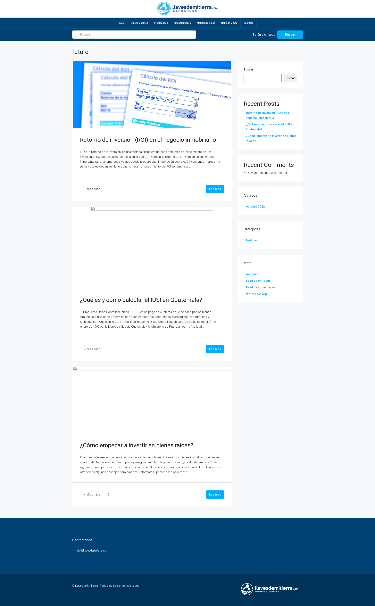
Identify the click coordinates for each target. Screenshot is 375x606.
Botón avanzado (263, 34)
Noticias (252, 240)
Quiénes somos (139, 23)
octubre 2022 (255, 206)
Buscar (290, 34)
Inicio (122, 23)
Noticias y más (229, 23)
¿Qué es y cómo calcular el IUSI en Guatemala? (141, 299)
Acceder (252, 274)
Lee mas (215, 189)
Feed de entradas (258, 281)
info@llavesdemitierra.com (92, 550)
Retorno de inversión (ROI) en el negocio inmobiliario (148, 139)
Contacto (249, 23)
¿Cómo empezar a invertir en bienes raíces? (136, 445)
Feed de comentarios (261, 287)
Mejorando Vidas (206, 23)
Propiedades (161, 23)
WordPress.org (256, 294)
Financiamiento (182, 23)
